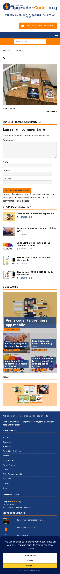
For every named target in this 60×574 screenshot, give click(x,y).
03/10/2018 (23, 249)
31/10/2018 (38, 350)
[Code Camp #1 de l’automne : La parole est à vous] (9, 246)
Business (7, 446)
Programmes (8, 460)
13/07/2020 (23, 234)
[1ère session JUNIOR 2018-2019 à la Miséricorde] (9, 275)
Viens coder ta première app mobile (35, 213)
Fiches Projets (9, 465)
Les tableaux (23, 535)
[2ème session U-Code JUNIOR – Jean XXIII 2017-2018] (36, 399)
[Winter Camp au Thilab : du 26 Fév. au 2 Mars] (23, 399)
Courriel (6, 170)
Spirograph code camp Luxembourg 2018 (42, 343)
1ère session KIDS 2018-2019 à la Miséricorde (33, 258)
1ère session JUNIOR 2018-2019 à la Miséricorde (35, 273)
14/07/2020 (23, 217)
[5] (30, 103)
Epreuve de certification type (30, 520)
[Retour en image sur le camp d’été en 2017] (9, 231)
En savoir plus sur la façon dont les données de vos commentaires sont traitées (28, 197)
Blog (5, 488)
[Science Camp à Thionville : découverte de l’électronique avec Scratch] (30, 389)
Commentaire (9, 140)
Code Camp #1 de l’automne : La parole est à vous (33, 244)
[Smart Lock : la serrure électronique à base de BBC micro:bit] (42, 389)
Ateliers (6, 455)
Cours (5, 469)
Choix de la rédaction (17, 206)
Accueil (6, 437)
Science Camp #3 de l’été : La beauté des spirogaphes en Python (43, 362)
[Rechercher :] (30, 41)
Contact (6, 483)
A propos (7, 478)
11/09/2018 (23, 278)
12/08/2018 (38, 370)
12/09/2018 (23, 263)
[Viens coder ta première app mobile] (9, 216)
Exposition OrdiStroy (12, 451)
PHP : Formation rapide (13, 474)
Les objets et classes (26, 527)
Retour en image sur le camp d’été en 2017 (36, 229)
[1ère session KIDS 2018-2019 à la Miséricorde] (9, 260)
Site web (7, 178)
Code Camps (10, 286)
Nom (5, 162)
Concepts (7, 442)
